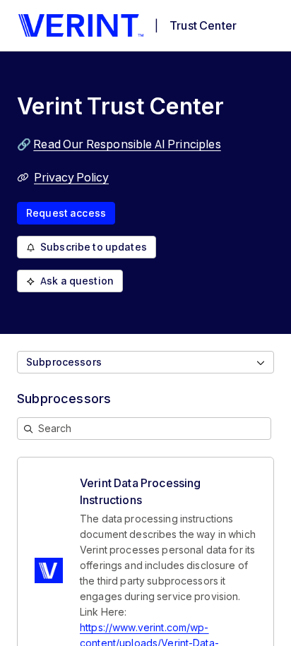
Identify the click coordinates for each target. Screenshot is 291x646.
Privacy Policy (71, 177)
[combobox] (145, 362)
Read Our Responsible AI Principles (126, 144)
